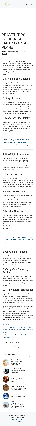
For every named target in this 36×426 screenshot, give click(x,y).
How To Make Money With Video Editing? (18, 371)
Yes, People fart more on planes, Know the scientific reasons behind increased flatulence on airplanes (18, 329)
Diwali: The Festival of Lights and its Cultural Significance (17, 380)
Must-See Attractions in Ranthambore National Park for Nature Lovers (18, 388)
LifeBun (4, 51)
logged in (13, 347)
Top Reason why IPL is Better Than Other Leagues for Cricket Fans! (18, 396)
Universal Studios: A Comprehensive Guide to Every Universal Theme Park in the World (18, 406)
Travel (4, 53)
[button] (26, 4)
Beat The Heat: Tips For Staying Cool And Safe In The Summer (17, 363)
